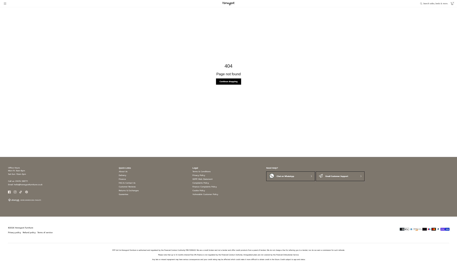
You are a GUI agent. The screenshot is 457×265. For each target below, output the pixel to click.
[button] (5, 3)
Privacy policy (14, 232)
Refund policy (29, 232)
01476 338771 (21, 181)
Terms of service (45, 232)
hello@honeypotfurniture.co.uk (28, 184)
